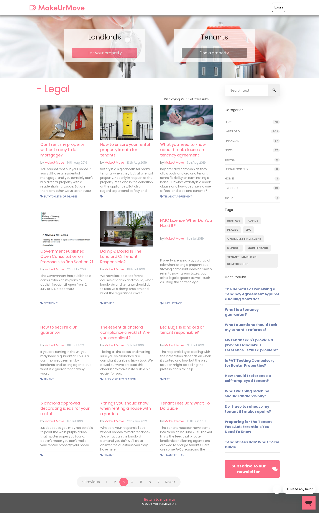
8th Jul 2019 (75, 345)
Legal (229, 122)
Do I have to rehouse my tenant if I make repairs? (248, 409)
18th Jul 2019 (136, 269)
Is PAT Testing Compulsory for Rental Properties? (250, 363)
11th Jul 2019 (195, 238)
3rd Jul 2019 (195, 345)
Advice (253, 221)
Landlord (232, 131)
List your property (105, 53)
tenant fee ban (173, 455)
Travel (230, 160)
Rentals (233, 221)
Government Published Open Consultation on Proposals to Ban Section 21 (66, 256)
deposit (233, 248)
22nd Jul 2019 (77, 269)
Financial (232, 141)
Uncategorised (236, 169)
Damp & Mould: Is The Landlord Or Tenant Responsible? (120, 256)
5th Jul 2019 (135, 345)
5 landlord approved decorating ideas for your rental (65, 408)
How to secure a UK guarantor (58, 329)
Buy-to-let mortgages (60, 196)
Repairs (109, 303)
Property (231, 188)
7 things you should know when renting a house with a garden (125, 408)
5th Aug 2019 (196, 162)
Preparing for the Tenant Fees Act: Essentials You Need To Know (248, 426)
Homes (230, 179)
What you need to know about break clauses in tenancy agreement (183, 150)
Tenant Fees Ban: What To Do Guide (185, 405)
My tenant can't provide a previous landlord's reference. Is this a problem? (251, 345)
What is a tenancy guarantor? (242, 312)
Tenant (49, 379)
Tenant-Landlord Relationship (242, 260)
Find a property (214, 53)
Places (232, 230)
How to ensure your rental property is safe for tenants (125, 150)
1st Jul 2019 (75, 421)
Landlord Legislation (120, 379)
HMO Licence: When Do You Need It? (186, 223)
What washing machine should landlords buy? (247, 394)
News (229, 150)
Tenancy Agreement (177, 196)
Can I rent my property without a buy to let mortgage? (62, 150)
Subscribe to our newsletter (249, 468)
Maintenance (257, 248)
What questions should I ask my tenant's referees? (251, 327)
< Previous (91, 481)
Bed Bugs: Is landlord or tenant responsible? (182, 329)
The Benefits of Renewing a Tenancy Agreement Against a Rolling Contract (252, 294)
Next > (170, 481)
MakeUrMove (54, 162)
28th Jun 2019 (137, 421)
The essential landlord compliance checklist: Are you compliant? (125, 332)
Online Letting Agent (244, 239)
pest (166, 379)
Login (279, 7)
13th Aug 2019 (137, 162)
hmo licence (172, 303)
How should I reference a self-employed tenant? (248, 378)
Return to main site (159, 499)
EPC (248, 230)
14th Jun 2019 (196, 421)
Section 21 (51, 303)
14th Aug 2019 (77, 162)
